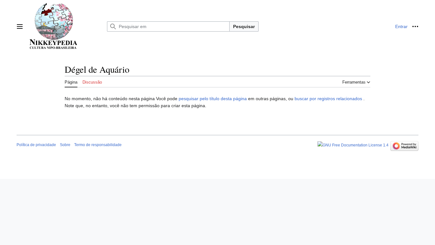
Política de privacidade (36, 145)
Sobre (65, 145)
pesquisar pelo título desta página (213, 98)
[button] (20, 26)
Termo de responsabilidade (98, 145)
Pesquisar (244, 26)
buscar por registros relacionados (328, 98)
